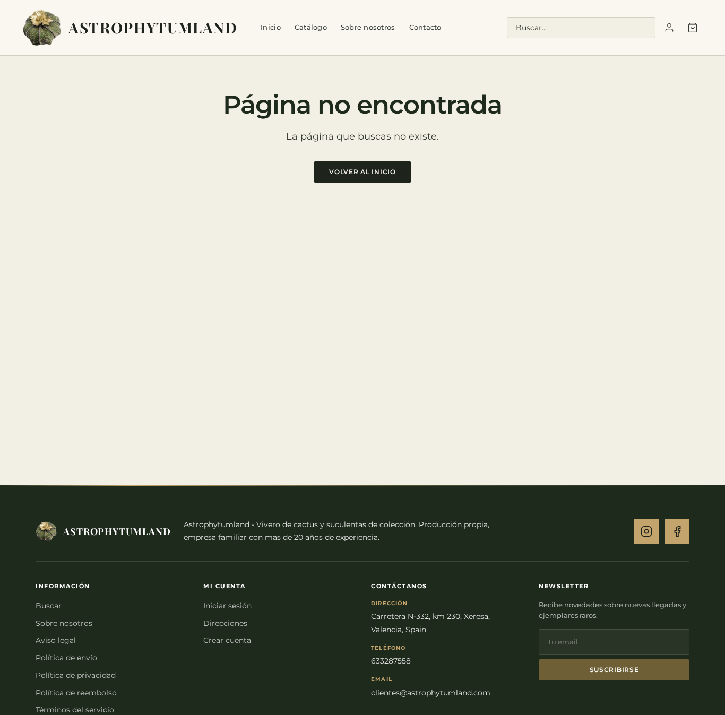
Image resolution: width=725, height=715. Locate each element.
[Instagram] (646, 531)
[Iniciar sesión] (669, 27)
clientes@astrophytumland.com (430, 692)
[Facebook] (677, 531)
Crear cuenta (227, 640)
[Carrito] (692, 27)
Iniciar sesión (227, 605)
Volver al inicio (362, 172)
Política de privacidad (76, 675)
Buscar (49, 605)
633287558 (391, 661)
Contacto (425, 27)
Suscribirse (614, 670)
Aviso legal (56, 640)
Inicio (271, 27)
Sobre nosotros (368, 27)
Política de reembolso (76, 692)
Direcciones (225, 623)
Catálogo (311, 27)
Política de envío (66, 657)
